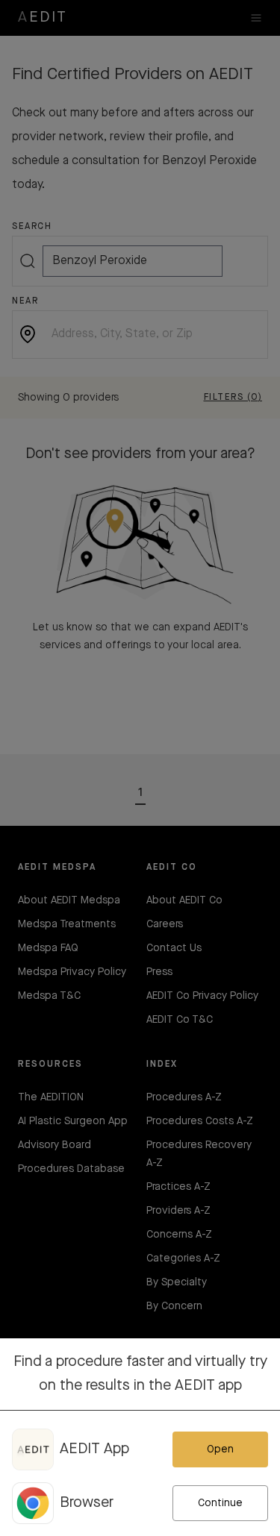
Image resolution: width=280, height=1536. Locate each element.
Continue (220, 1503)
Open (220, 1449)
